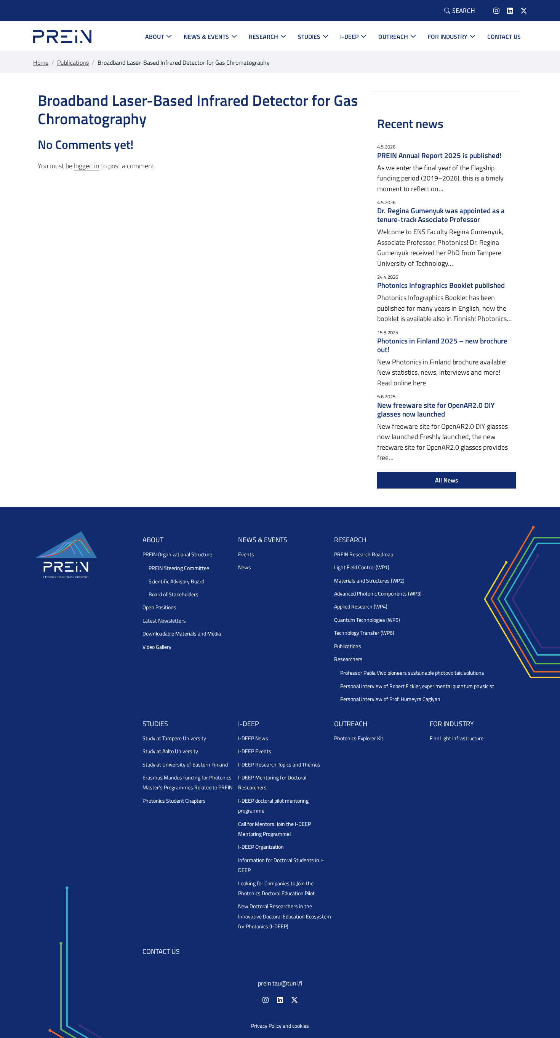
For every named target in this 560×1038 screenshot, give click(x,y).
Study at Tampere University (174, 738)
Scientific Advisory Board (176, 581)
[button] (459, 10)
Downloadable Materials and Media (181, 633)
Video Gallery (156, 647)
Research (263, 36)
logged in (86, 166)
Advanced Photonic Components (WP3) (378, 593)
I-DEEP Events (254, 751)
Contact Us (504, 36)
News (244, 567)
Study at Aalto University (170, 751)
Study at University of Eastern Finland (185, 764)
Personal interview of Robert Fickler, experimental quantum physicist (417, 686)
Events (246, 554)
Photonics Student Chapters (174, 801)
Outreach (393, 36)
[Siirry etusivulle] (62, 36)
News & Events (206, 36)
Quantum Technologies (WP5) (367, 620)
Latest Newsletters (164, 620)
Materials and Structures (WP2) (369, 580)
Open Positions (159, 607)
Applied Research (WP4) (360, 606)
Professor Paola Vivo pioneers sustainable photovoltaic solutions (412, 673)
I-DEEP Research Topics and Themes (279, 764)
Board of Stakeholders (173, 594)
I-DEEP (349, 36)
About (154, 36)
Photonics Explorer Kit (358, 738)
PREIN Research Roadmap (363, 554)
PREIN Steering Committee (179, 568)
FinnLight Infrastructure (456, 738)
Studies (309, 36)
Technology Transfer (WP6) (364, 633)
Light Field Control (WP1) (361, 567)
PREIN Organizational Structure (177, 554)
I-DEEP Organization (261, 847)
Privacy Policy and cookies (280, 1026)
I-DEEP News (253, 738)
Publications (73, 62)
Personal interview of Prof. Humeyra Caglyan (390, 699)
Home (40, 62)
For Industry (447, 36)
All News (446, 480)
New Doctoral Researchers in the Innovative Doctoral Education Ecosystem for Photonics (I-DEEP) (284, 916)
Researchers (348, 659)
